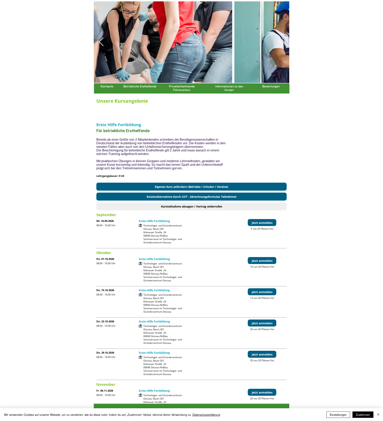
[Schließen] (378, 414)
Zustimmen (363, 415)
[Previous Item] (101, 42)
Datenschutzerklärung (206, 415)
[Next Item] (282, 42)
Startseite (106, 86)
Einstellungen (338, 415)
